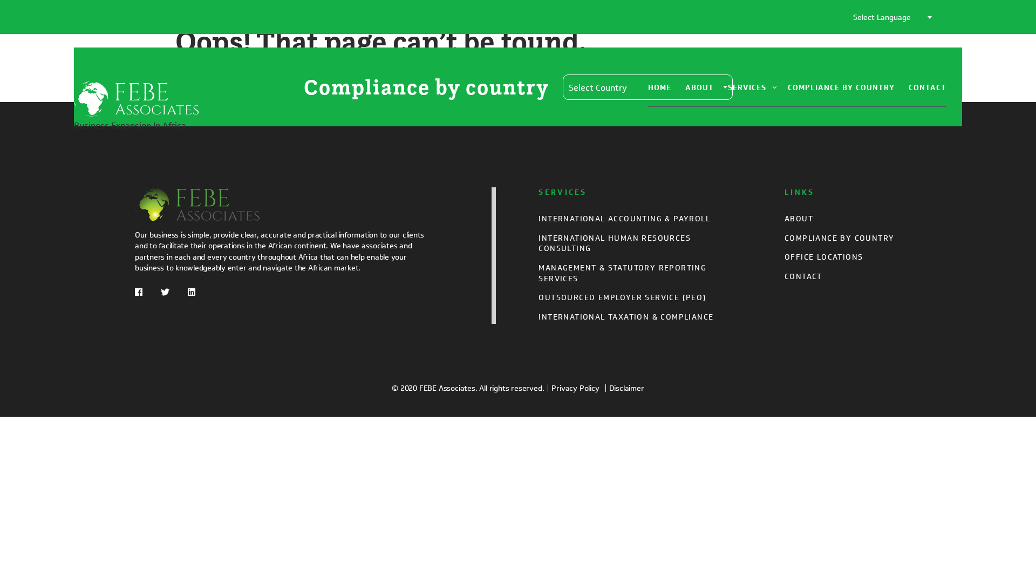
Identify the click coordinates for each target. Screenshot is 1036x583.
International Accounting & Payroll (624, 219)
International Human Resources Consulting (615, 244)
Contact (927, 88)
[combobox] (892, 17)
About (699, 88)
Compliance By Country (841, 88)
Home (659, 88)
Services (747, 88)
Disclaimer (626, 388)
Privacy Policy (575, 388)
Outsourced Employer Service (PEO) (622, 297)
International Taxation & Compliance (626, 317)
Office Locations (824, 257)
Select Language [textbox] (882, 17)
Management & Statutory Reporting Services (622, 273)
